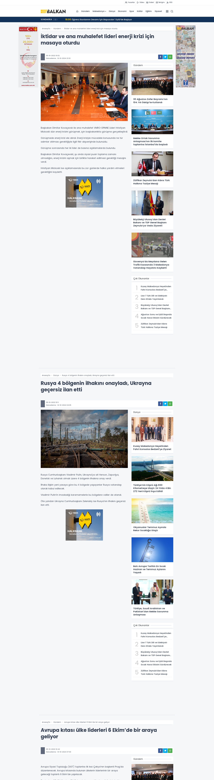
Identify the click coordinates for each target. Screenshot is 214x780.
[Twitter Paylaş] (165, 57)
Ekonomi (122, 11)
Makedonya (98, 11)
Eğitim (149, 11)
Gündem (85, 11)
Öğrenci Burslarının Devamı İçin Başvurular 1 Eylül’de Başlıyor (97, 19)
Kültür (140, 11)
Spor (131, 11)
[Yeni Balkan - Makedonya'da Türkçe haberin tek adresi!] (53, 11)
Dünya (112, 11)
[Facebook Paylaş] (160, 57)
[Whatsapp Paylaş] (170, 57)
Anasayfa (46, 28)
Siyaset (158, 11)
